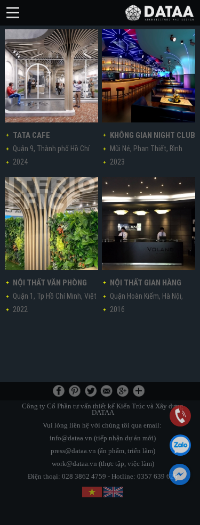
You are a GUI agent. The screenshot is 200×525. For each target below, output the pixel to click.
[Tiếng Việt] (92, 492)
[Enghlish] (113, 492)
